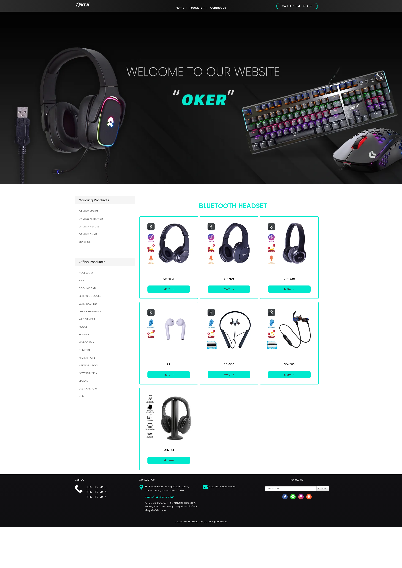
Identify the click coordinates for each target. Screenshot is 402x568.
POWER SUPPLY (88, 373)
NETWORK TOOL (88, 365)
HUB (81, 396)
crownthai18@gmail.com (222, 486)
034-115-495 (96, 487)
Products (196, 8)
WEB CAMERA (87, 319)
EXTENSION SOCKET (91, 296)
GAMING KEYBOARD (91, 219)
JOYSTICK (85, 242)
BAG (81, 280)
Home (180, 8)
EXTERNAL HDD (88, 303)
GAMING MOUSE (88, 211)
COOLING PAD (87, 288)
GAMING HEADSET (90, 226)
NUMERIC (84, 350)
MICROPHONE (87, 357)
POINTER (84, 334)
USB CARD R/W (88, 388)
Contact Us (218, 8)
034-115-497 (96, 497)
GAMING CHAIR (88, 234)
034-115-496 (96, 492)
